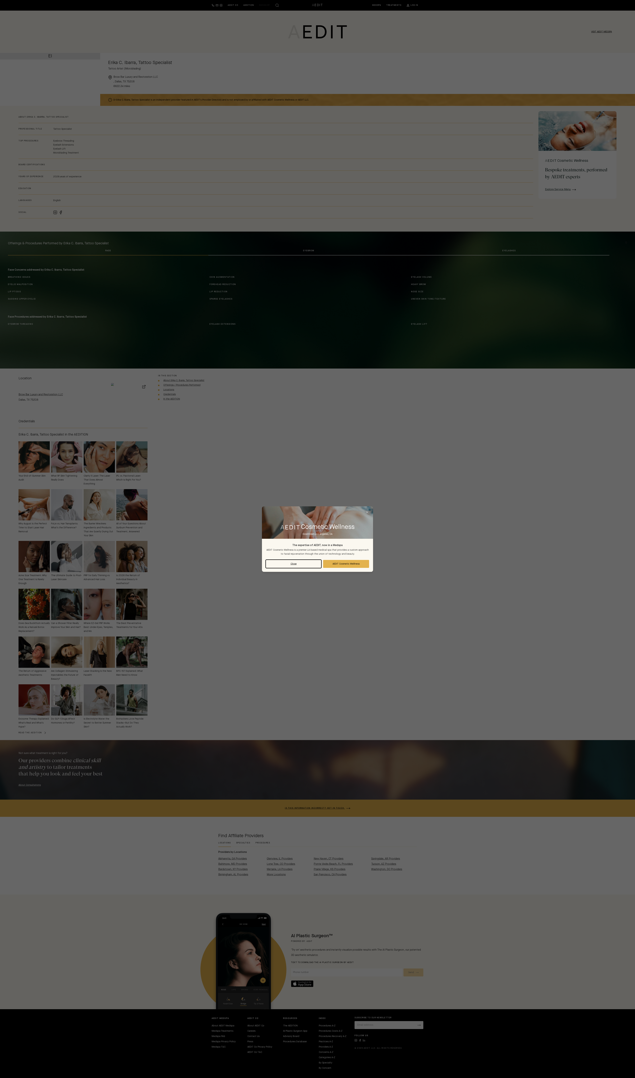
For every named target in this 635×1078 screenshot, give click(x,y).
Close (294, 564)
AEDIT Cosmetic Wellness (346, 564)
